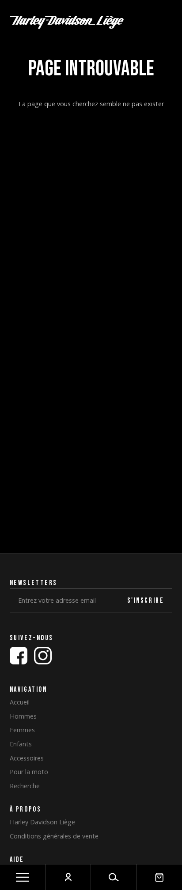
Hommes (23, 716)
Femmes (22, 730)
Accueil (20, 702)
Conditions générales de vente (54, 836)
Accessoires (27, 758)
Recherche (25, 786)
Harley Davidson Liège (42, 822)
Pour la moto (29, 772)
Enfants (21, 744)
